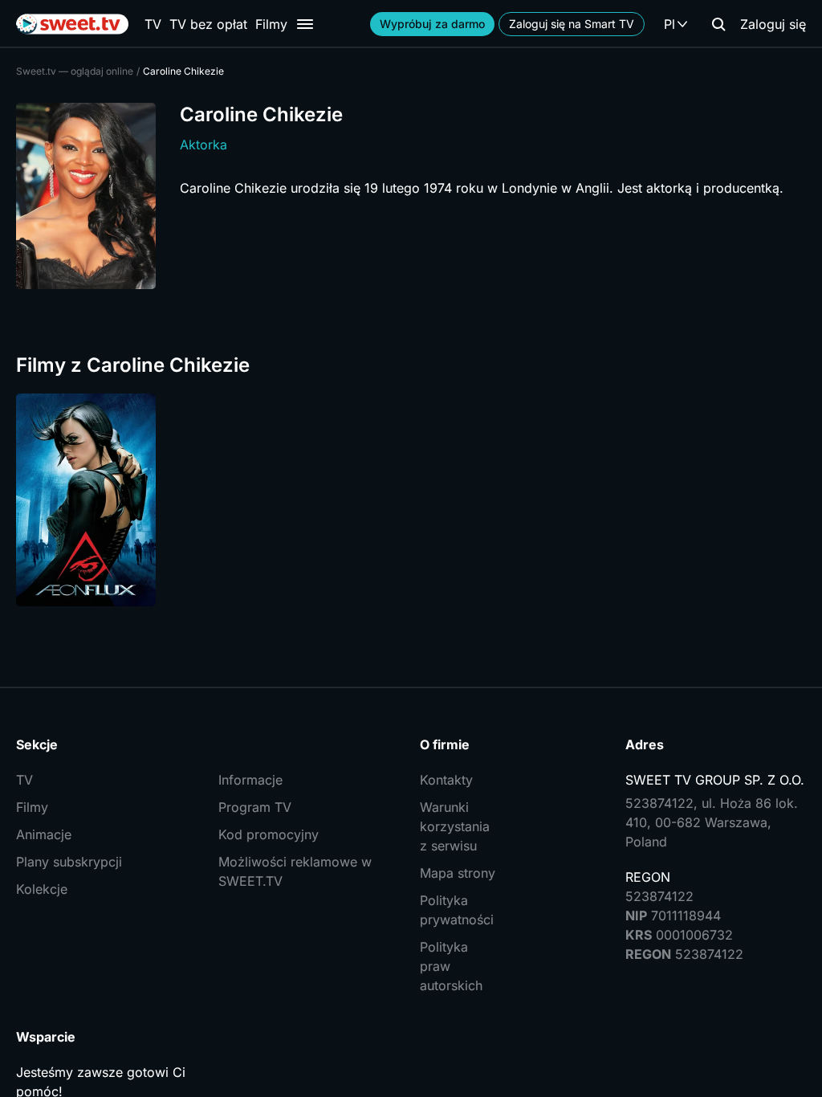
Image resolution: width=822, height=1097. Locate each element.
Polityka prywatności (457, 910)
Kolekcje (41, 889)
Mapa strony (457, 873)
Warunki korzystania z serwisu (455, 826)
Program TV (254, 807)
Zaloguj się (773, 24)
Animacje (43, 834)
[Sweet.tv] (72, 24)
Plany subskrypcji (69, 862)
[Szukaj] (718, 24)
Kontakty (446, 780)
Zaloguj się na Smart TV (571, 24)
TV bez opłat (208, 24)
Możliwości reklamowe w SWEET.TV (295, 871)
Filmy (271, 24)
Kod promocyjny (268, 834)
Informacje (250, 780)
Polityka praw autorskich (451, 966)
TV (152, 24)
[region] (411, 500)
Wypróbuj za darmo (432, 24)
